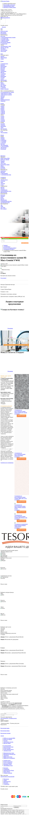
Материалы (6, 779)
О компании (6, 769)
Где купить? (3, 278)
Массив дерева (6, 743)
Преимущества (7, 781)
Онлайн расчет (7, 760)
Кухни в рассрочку (7, 761)
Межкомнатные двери (8, 753)
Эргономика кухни (8, 765)
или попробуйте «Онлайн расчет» (9, 718)
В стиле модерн (7, 745)
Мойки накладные (7, 756)
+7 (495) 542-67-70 (7, 449)
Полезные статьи (7, 764)
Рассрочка (9, 4)
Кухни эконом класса (8, 749)
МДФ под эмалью (7, 739)
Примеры (8, 6)
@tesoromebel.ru (5, 17)
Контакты (5, 767)
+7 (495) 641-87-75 (5, 449)
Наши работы (6, 771)
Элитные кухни (7, 750)
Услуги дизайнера (7, 763)
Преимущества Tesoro (8, 770)
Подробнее (10, 328)
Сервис (5, 780)
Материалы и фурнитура (9, 754)
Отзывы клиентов (7, 773)
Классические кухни (8, 746)
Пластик (5, 740)
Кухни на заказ (7, 748)
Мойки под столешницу (9, 758)
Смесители (6, 755)
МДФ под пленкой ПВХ (9, 738)
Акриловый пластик (8, 742)
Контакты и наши (9, 7)
